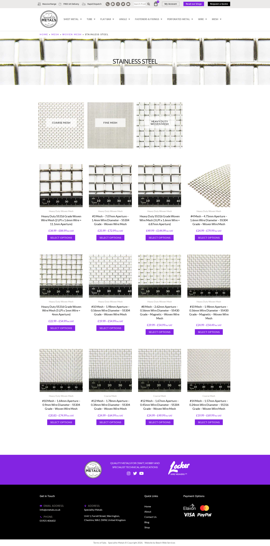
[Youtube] (128, 4)
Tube (89, 19)
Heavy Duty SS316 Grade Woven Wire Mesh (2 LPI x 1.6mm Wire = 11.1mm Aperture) (61, 220)
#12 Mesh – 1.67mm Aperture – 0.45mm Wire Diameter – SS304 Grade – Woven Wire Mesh (159, 404)
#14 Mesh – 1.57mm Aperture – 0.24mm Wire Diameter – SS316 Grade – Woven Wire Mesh (208, 404)
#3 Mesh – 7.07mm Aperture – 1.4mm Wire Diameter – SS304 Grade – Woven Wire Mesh (110, 220)
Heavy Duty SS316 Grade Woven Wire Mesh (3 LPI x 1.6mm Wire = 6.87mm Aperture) (160, 220)
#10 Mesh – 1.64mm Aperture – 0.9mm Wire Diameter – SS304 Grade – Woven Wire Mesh (61, 404)
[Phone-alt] (108, 4)
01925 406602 (48, 520)
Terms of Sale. (100, 542)
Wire (201, 19)
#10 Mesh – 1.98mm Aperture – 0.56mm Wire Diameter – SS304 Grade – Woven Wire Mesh (110, 310)
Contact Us (150, 516)
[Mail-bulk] (113, 4)
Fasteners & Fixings (147, 19)
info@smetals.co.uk (50, 509)
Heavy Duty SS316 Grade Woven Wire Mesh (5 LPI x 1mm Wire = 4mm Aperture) (61, 310)
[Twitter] (123, 4)
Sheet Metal (71, 19)
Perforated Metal (178, 19)
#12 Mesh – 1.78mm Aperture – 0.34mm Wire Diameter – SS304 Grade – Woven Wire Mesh (110, 404)
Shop (147, 527)
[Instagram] (118, 4)
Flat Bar (105, 19)
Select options (61, 237)
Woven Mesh (72, 34)
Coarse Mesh (110, 396)
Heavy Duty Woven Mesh (61, 211)
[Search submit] (148, 4)
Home (44, 34)
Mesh (215, 19)
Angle (123, 19)
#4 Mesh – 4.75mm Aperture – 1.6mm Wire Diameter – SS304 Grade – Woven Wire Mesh (209, 220)
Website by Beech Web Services (160, 542)
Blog (146, 522)
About (147, 511)
